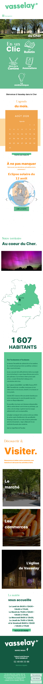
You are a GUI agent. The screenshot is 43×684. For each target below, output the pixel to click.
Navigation (8, 16)
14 (26, 134)
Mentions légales (21, 665)
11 (14, 134)
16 (34, 134)
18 (14, 138)
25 (14, 143)
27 (22, 143)
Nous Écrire (21, 631)
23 (34, 138)
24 (10, 143)
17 (10, 138)
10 (10, 134)
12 (18, 134)
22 (30, 138)
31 (10, 148)
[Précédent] (6, 199)
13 (22, 134)
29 (30, 143)
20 (22, 138)
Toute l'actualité (21, 155)
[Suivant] (36, 199)
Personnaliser (36, 682)
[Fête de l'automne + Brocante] (21, 193)
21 (26, 138)
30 (34, 143)
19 (18, 138)
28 (26, 143)
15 (30, 134)
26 (18, 143)
